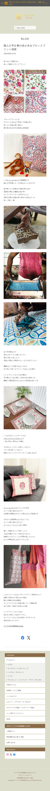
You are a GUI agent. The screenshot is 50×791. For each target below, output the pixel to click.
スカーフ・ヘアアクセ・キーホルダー (18, 702)
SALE (8, 719)
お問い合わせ (10, 742)
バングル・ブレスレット (16, 672)
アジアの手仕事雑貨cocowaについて (25, 772)
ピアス (10, 664)
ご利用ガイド (10, 731)
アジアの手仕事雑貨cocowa (13, 626)
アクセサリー (10, 660)
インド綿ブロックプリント (15, 713)
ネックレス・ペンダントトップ (18, 668)
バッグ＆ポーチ (11, 696)
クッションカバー (13, 180)
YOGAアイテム (11, 685)
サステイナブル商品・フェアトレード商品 (20, 707)
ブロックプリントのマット (13, 438)
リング (10, 676)
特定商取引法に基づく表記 (15, 737)
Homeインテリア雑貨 (13, 690)
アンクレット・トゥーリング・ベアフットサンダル (25, 680)
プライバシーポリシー (25, 775)
